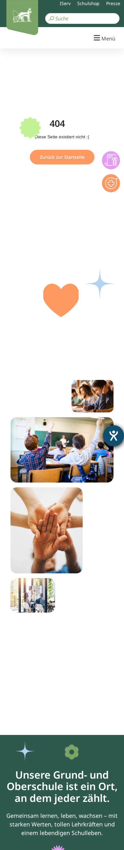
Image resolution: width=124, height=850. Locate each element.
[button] (62, 38)
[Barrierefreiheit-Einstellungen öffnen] (113, 435)
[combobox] (82, 18)
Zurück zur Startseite (62, 157)
